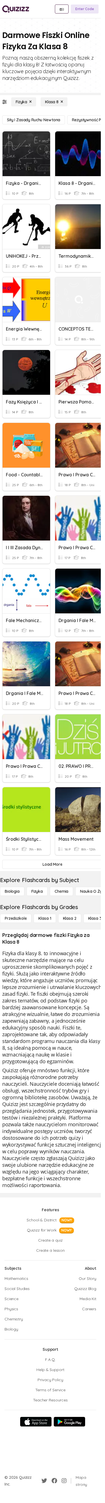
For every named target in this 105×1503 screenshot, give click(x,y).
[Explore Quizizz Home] (15, 9)
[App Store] (36, 1421)
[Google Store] (69, 1421)
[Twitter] (44, 1480)
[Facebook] (54, 1480)
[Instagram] (64, 1480)
